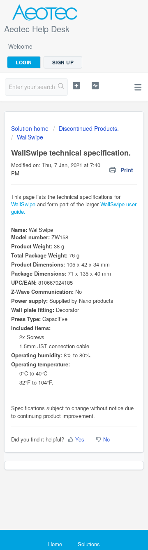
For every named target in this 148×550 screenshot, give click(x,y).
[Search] (61, 87)
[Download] (58, 271)
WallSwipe (30, 137)
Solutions (89, 544)
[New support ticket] (76, 86)
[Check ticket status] (95, 86)
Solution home (30, 128)
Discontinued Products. (89, 128)
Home (55, 544)
